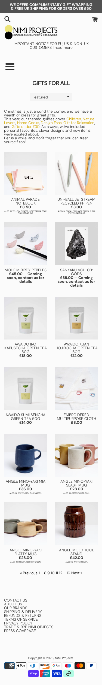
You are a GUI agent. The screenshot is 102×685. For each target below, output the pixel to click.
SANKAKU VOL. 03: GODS (76, 272)
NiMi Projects (64, 658)
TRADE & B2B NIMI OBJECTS (28, 626)
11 (57, 572)
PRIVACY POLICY (18, 623)
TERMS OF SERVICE (21, 619)
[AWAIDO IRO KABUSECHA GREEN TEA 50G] (25, 318)
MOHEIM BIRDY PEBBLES (26, 270)
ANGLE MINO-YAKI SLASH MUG (76, 483)
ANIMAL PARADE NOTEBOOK (25, 201)
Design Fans (51, 122)
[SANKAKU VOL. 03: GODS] (76, 243)
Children (73, 118)
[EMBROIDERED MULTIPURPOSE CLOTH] (76, 388)
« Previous (29, 572)
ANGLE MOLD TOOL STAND (76, 552)
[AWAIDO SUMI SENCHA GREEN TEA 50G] (25, 388)
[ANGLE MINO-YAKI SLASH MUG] (76, 455)
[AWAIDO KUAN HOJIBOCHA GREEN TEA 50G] (76, 318)
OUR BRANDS (15, 607)
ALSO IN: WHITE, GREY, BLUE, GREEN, (26, 493)
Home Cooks (28, 122)
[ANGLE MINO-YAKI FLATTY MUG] (25, 523)
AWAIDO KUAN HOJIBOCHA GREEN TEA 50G (76, 348)
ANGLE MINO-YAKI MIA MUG (25, 483)
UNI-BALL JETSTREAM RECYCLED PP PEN (76, 201)
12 (60, 572)
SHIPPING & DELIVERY (23, 611)
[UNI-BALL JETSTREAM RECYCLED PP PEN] (76, 173)
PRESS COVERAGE (20, 630)
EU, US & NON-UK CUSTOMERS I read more (59, 45)
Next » (76, 572)
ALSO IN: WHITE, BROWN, (77, 562)
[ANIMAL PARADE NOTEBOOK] (25, 173)
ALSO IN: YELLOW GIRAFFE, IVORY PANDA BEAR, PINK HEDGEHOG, (25, 212)
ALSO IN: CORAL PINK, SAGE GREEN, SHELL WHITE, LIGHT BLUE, (76, 212)
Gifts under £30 (25, 126)
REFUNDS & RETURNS (22, 615)
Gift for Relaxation (78, 122)
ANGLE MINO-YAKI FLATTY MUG (26, 552)
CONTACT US (15, 600)
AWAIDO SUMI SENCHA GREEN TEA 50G (25, 416)
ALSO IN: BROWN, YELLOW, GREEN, (25, 562)
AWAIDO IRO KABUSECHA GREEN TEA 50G (25, 348)
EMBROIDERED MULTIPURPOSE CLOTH (76, 416)
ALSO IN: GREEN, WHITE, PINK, (76, 493)
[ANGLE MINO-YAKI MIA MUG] (25, 455)
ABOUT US (13, 604)
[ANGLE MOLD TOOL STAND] (76, 523)
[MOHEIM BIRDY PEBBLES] (25, 243)
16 (68, 572)
